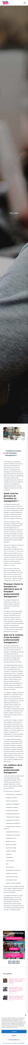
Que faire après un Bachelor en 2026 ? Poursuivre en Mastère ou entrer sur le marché (17, 981)
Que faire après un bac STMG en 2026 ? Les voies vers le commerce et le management (16, 989)
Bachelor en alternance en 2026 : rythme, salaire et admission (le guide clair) (16, 997)
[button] (26, 1015)
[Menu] (24, 2)
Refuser (14, 1035)
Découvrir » (11, 984)
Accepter (14, 1031)
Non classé (14, 213)
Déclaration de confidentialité (18, 1043)
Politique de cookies (7, 1043)
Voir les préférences (14, 1039)
